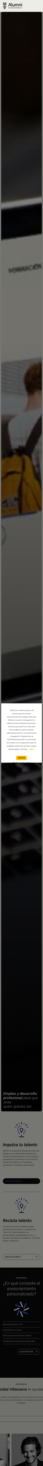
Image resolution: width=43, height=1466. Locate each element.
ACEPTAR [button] (21, 758)
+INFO (31, 749)
